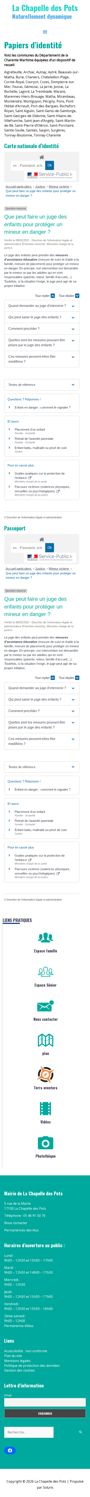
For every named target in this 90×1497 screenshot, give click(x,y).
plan (45, 1053)
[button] (41, 305)
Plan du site (13, 1355)
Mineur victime (59, 186)
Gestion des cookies (19, 1370)
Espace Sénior (46, 985)
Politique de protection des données (32, 1365)
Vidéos (45, 1122)
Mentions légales (17, 1360)
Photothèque (46, 1156)
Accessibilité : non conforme (25, 1351)
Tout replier (43, 295)
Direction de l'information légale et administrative (34, 517)
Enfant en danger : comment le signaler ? (43, 407)
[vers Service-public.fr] (50, 176)
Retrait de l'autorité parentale (34, 438)
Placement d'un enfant (30, 429)
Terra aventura (45, 1087)
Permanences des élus (21, 1230)
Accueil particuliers (19, 186)
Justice (40, 186)
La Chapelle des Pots (45, 7)
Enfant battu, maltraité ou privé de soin (41, 448)
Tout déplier (67, 295)
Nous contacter (45, 1019)
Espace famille (45, 950)
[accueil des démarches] (41, 156)
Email (8, 1395)
